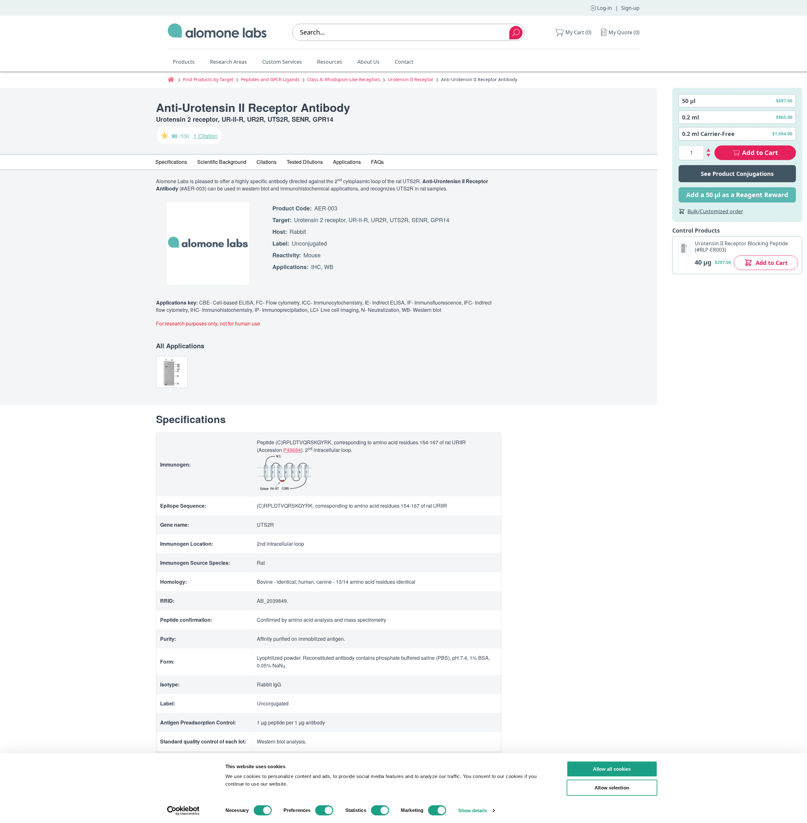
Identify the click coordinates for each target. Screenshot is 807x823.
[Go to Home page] (217, 32)
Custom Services (282, 61)
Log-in (604, 8)
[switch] (324, 810)
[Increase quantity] (708, 150)
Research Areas (228, 61)
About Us (368, 61)
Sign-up (630, 8)
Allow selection (612, 787)
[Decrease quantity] (708, 155)
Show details (472, 810)
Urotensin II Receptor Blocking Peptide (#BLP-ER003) (741, 246)
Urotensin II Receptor (410, 79)
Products (184, 61)
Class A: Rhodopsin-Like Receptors (343, 79)
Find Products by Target (208, 79)
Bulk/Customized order (715, 211)
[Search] (516, 32)
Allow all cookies (612, 769)
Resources (329, 61)
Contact (404, 61)
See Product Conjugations (737, 173)
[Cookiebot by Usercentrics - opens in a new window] (183, 810)
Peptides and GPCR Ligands (270, 79)
